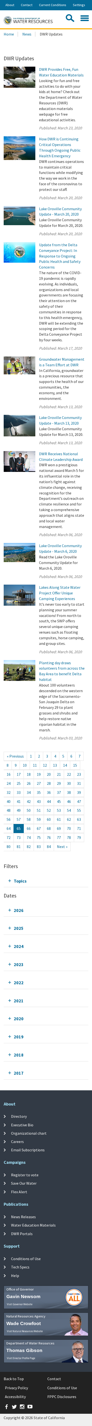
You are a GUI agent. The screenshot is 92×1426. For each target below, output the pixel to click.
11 (35, 765)
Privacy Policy (16, 1387)
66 (29, 828)
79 (79, 837)
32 (9, 792)
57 (19, 819)
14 (65, 765)
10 (25, 765)
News (26, 34)
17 (19, 774)
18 (29, 774)
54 (69, 810)
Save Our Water (24, 1183)
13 (55, 765)
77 (59, 837)
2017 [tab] (19, 1073)
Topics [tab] (20, 881)
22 (69, 774)
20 (49, 774)
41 (19, 801)
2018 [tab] (19, 1055)
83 (39, 846)
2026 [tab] (19, 910)
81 (19, 846)
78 (69, 837)
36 (49, 792)
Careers (17, 1141)
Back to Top (14, 1378)
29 (59, 783)
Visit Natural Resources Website (25, 1331)
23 (79, 774)
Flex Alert (19, 1191)
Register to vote (25, 1174)
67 (39, 828)
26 (29, 783)
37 (59, 792)
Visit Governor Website (19, 1304)
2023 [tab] (19, 964)
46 (69, 801)
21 (59, 774)
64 (9, 828)
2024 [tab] (19, 946)
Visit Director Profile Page (21, 1358)
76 (49, 837)
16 (9, 774)
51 (39, 810)
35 (39, 792)
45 (59, 801)
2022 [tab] (19, 982)
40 (9, 801)
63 (79, 819)
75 (39, 837)
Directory (19, 1116)
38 (69, 792)
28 (49, 783)
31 (79, 783)
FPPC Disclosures (61, 1396)
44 (49, 801)
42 (29, 801)
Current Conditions (52, 5)
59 (39, 819)
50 (29, 810)
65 (19, 828)
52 (49, 810)
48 (9, 810)
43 (39, 801)
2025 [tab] (19, 928)
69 (59, 828)
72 (9, 837)
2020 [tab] (19, 1018)
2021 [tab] (19, 1001)
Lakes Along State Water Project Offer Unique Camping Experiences (59, 593)
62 (69, 819)
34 (29, 792)
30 (69, 783)
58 (29, 819)
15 (75, 765)
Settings (79, 5)
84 (49, 846)
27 (39, 783)
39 (79, 792)
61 (59, 819)
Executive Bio (22, 1124)
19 (39, 774)
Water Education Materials (33, 1225)
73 (19, 837)
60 (49, 819)
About (9, 5)
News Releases (23, 1216)
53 (59, 810)
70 (69, 828)
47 (79, 801)
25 (19, 783)
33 (19, 792)
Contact (26, 5)
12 (45, 765)
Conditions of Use (26, 1258)
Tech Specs (20, 1267)
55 (79, 810)
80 (9, 846)
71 (79, 828)
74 (29, 837)
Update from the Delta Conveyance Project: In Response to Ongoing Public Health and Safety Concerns (59, 256)
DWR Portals (22, 1233)
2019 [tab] (19, 1037)
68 (49, 828)
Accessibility (15, 1396)
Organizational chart (29, 1133)
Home (9, 34)
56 (9, 819)
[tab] (46, 881)
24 (9, 783)
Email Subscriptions (28, 1149)
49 (19, 810)
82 (29, 846)
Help (15, 1275)
